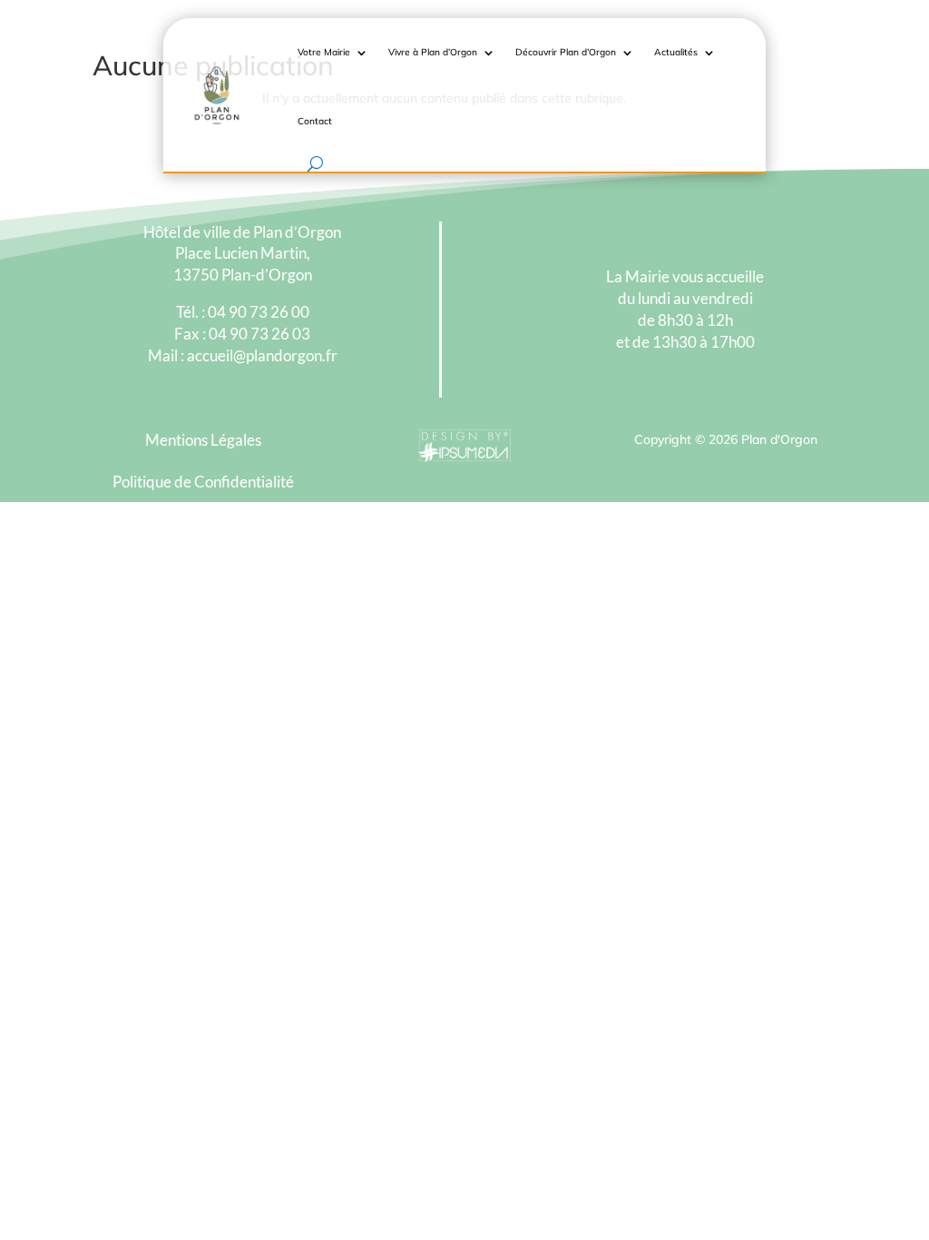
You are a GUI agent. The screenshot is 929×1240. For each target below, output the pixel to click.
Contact (315, 121)
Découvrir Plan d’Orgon (565, 52)
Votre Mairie (324, 52)
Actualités (676, 52)
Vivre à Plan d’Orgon (432, 52)
